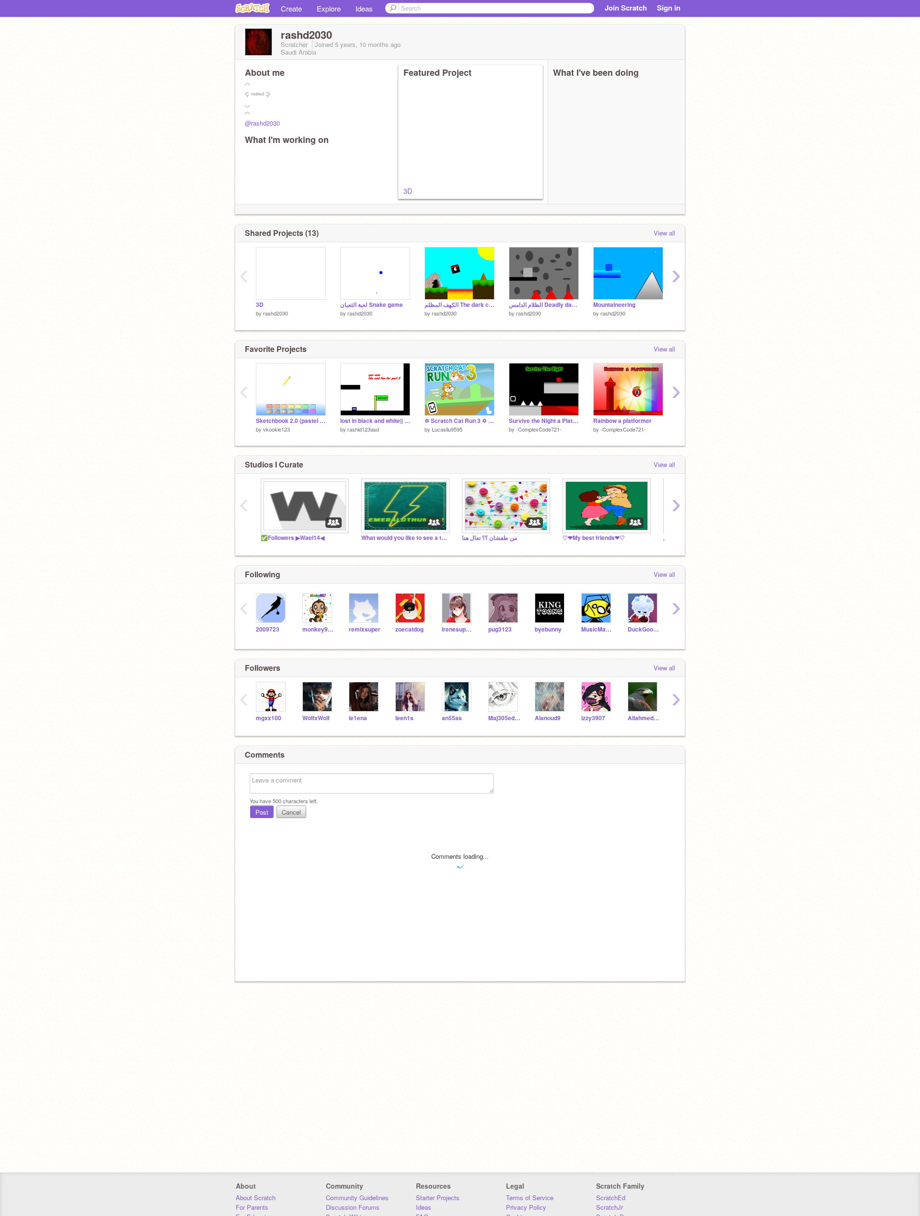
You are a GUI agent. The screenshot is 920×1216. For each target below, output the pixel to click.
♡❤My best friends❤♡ (594, 538)
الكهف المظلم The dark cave (459, 305)
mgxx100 (268, 718)
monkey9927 (318, 629)
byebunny (548, 629)
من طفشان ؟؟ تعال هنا (489, 538)
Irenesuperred (458, 629)
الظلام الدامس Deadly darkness (544, 305)
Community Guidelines (357, 1197)
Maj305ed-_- (504, 718)
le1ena (358, 718)
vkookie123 (276, 429)
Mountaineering (614, 305)
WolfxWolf (316, 718)
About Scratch (256, 1197)
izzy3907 (593, 718)
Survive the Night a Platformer (544, 421)
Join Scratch (626, 7)
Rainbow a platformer (622, 421)
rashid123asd (363, 429)
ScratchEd (610, 1197)
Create (291, 8)
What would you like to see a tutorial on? (404, 538)
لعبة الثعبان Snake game (371, 305)
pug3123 (500, 629)
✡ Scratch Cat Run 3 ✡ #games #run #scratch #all (459, 421)
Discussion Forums (353, 1207)
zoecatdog (409, 629)
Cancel (291, 812)
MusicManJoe (597, 629)
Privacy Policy (526, 1207)
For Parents (252, 1207)
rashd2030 (275, 313)
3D (407, 191)
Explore (329, 8)
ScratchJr (609, 1207)
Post (261, 812)
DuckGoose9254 (644, 629)
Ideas (364, 8)
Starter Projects (438, 1197)
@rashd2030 (262, 123)
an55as (452, 718)
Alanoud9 (548, 718)
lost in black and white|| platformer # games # (375, 421)
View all (664, 232)
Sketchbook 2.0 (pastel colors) (291, 421)
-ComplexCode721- (539, 429)
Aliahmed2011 (644, 718)
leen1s (404, 718)
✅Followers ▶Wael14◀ (292, 538)
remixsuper (364, 629)
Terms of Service (529, 1197)
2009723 (267, 629)
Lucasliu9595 (447, 429)
